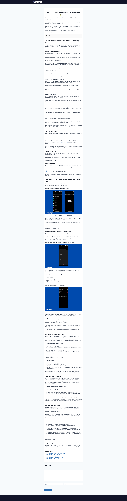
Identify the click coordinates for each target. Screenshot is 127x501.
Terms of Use (58, 497)
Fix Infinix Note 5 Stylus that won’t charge (56, 456)
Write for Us (45, 497)
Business (76, 1)
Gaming (90, 1)
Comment (46, 471)
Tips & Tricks (84, 1)
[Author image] (60, 15)
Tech (80, 1)
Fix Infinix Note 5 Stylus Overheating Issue (56, 453)
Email (66, 484)
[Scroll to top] (124, 496)
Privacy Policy (52, 497)
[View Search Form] (93, 2)
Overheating (53, 170)
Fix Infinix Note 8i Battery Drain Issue (55, 457)
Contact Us (40, 497)
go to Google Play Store (63, 142)
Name (45, 484)
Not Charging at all (69, 170)
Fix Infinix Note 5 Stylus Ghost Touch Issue (56, 454)
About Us (35, 497)
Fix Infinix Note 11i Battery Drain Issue (55, 458)
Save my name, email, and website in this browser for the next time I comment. (59, 487)
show (52, 35)
